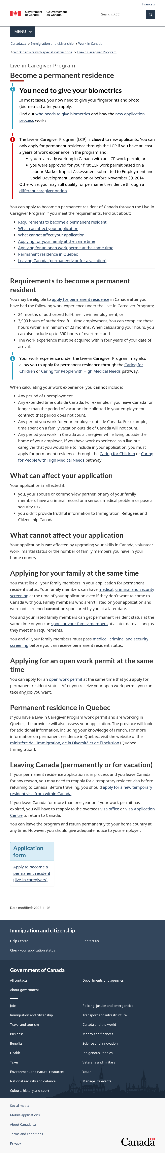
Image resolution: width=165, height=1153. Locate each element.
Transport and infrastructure (104, 1015)
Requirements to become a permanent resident (62, 222)
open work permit (65, 679)
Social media (19, 1105)
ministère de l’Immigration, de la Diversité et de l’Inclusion (64, 743)
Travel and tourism (24, 1024)
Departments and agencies (103, 980)
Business (17, 1034)
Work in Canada (90, 43)
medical (106, 589)
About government (24, 990)
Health (15, 1053)
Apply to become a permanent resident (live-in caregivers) (31, 873)
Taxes (14, 1062)
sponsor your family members (79, 623)
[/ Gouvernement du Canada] (38, 13)
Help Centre (19, 941)
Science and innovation (100, 1043)
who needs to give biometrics (62, 114)
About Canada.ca (23, 1124)
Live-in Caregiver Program (97, 52)
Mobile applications (25, 1115)
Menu (20, 31)
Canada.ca (18, 43)
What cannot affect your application (51, 235)
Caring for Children (117, 453)
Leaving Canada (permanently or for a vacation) (62, 260)
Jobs (13, 1005)
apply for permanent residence (80, 299)
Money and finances (97, 1034)
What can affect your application (48, 228)
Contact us (90, 941)
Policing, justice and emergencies (107, 1005)
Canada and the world (99, 1024)
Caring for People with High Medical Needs (81, 371)
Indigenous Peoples (97, 1053)
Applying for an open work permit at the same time (65, 247)
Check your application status (32, 950)
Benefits (16, 1043)
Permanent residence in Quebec (48, 254)
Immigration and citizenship (52, 43)
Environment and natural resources (37, 1072)
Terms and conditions (26, 1134)
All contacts (19, 980)
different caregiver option (43, 190)
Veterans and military (98, 1062)
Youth (87, 1072)
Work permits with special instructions (42, 52)
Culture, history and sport (29, 1090)
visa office (109, 809)
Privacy (15, 1143)
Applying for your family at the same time (56, 241)
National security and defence (33, 1081)
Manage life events (96, 1081)
